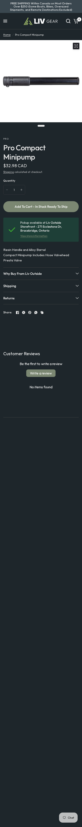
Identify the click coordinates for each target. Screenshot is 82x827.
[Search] (68, 21)
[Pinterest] (29, 312)
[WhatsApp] (35, 312)
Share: (7, 312)
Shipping (8, 172)
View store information (33, 236)
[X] (23, 312)
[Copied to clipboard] (42, 312)
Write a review (41, 373)
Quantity (9, 180)
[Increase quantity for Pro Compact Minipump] (21, 189)
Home (6, 34)
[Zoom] (76, 46)
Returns (8, 298)
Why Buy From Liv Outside (22, 274)
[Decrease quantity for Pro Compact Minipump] (6, 189)
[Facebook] (17, 312)
